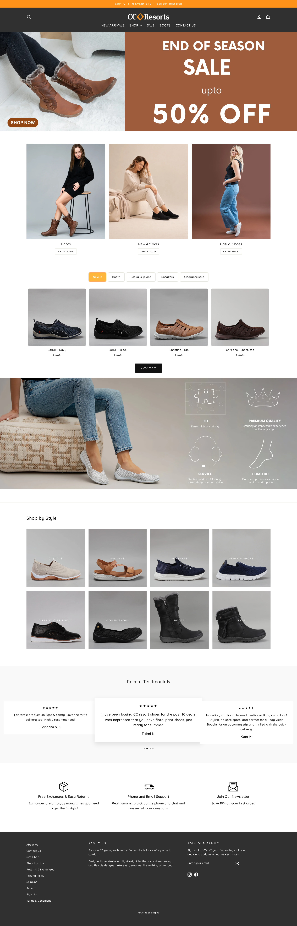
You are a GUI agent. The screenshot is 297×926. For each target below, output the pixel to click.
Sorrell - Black (118, 349)
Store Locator (35, 863)
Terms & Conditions (38, 900)
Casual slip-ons (140, 277)
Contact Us (186, 25)
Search (31, 888)
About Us (32, 844)
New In (97, 277)
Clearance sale (194, 277)
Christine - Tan (179, 349)
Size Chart (33, 857)
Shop (134, 25)
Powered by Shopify (148, 912)
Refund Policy (35, 875)
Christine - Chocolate (240, 349)
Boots (165, 25)
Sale (151, 25)
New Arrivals (112, 25)
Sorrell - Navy (57, 349)
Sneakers (167, 277)
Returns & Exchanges (40, 869)
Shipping (32, 882)
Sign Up (31, 894)
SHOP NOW (66, 251)
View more (148, 368)
